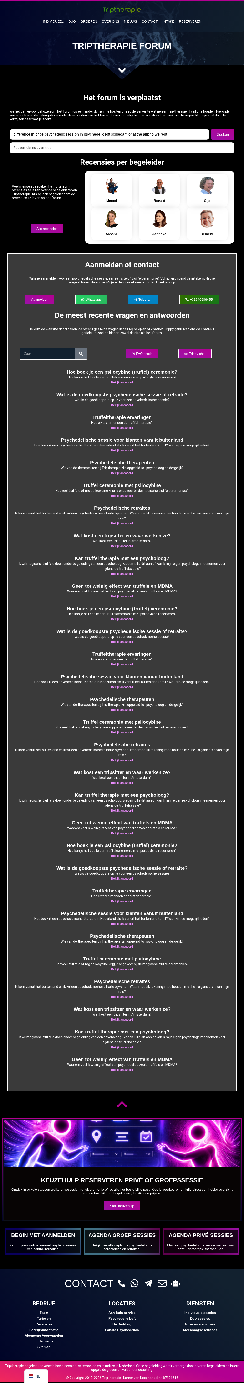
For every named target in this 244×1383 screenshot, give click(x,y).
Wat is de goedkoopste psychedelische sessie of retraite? (122, 394)
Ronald (159, 201)
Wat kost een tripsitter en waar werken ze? (122, 535)
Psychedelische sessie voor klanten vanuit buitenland (122, 440)
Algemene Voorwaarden (44, 1335)
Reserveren (190, 21)
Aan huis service (122, 1313)
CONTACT (89, 1283)
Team (44, 1313)
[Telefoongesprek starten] (121, 1283)
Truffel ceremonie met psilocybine (122, 485)
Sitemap (44, 1347)
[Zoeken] (81, 353)
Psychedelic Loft (122, 1318)
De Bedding (122, 1324)
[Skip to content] (122, 70)
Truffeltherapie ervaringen (122, 417)
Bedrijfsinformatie (43, 1330)
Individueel (53, 21)
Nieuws (130, 21)
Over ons (110, 21)
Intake (168, 21)
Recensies (44, 1324)
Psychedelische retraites (122, 508)
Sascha (112, 234)
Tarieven (44, 1318)
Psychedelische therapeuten (122, 462)
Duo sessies (200, 1318)
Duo (72, 21)
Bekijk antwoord (122, 382)
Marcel (111, 201)
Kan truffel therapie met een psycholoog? (122, 558)
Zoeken (223, 134)
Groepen (89, 21)
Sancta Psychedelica (122, 1330)
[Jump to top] (122, 1104)
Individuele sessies (200, 1313)
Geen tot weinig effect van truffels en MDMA (122, 586)
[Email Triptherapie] (162, 1283)
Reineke (207, 234)
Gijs (207, 201)
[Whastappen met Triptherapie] (134, 1283)
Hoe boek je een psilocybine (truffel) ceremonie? (122, 372)
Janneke (159, 234)
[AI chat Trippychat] (175, 1283)
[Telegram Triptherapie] (148, 1283)
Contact (150, 21)
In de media (44, 1341)
